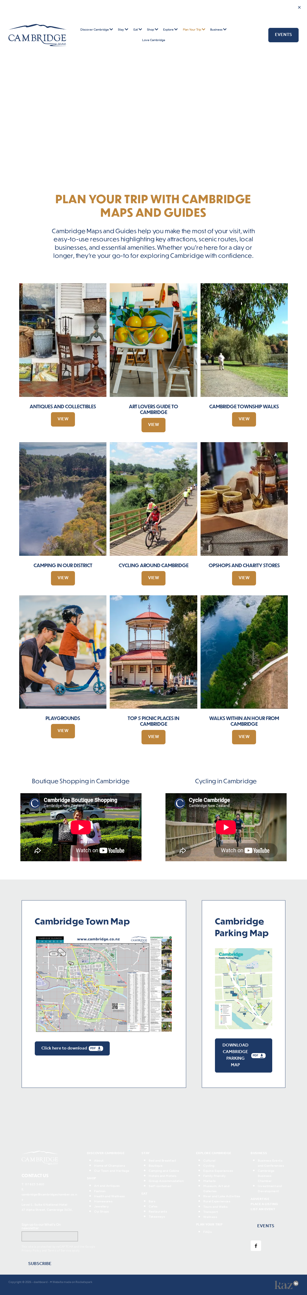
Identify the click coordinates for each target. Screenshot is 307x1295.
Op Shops (101, 1211)
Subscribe (40, 1264)
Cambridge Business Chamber (266, 1176)
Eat (136, 29)
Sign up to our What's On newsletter (41, 1226)
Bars (152, 1201)
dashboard (41, 1282)
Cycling (208, 1166)
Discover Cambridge (94, 29)
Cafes (153, 1206)
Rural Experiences (216, 1201)
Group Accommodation (166, 1181)
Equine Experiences (218, 1171)
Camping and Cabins (164, 1171)
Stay (121, 29)
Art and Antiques (107, 1186)
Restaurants (158, 1211)
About (98, 1160)
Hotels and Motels (162, 1176)
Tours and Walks (215, 1207)
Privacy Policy (31, 1251)
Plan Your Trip (192, 29)
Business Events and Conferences (271, 1163)
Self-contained (160, 1186)
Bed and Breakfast (162, 1160)
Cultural (209, 1160)
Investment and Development (270, 1189)
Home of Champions (109, 1166)
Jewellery (101, 1206)
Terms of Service (59, 1251)
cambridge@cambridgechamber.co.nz (49, 1197)
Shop (151, 29)
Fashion (100, 1191)
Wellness (210, 1217)
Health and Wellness (109, 1196)
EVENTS (283, 35)
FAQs (207, 1232)
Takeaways (157, 1216)
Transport (210, 1212)
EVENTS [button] (265, 1226)
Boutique (155, 1166)
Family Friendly (214, 1176)
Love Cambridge (153, 40)
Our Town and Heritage (112, 1171)
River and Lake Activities (221, 1196)
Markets (209, 1181)
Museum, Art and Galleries (216, 1189)
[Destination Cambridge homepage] (37, 35)
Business (216, 29)
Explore (168, 29)
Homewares (103, 1201)
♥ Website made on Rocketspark (71, 1282)
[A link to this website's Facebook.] (256, 1245)
